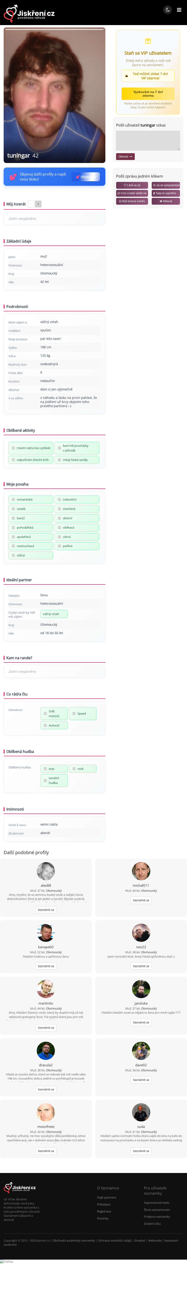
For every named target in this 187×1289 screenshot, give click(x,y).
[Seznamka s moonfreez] (46, 1112)
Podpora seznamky (157, 1216)
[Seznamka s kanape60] (46, 933)
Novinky (103, 1218)
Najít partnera (106, 1197)
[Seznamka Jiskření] (20, 1195)
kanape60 (46, 947)
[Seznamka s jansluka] (141, 989)
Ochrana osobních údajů (114, 1240)
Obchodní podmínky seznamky (74, 1240)
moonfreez (46, 1126)
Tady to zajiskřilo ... (167, 193)
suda (141, 1126)
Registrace (104, 1211)
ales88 (46, 885)
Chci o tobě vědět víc (133, 193)
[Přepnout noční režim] (167, 9)
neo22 (141, 947)
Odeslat (124, 156)
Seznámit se (46, 910)
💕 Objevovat (86, 177)
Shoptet (139, 1240)
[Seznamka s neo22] (141, 933)
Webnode (154, 1240)
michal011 (141, 885)
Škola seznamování (157, 1210)
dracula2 (46, 1065)
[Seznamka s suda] (141, 1112)
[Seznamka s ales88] (46, 871)
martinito (46, 1003)
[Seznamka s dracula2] (46, 1051)
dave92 (141, 1065)
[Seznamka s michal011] (141, 871)
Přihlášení (103, 1204)
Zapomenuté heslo (156, 1203)
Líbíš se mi (133, 185)
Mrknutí (167, 201)
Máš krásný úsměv (133, 201)
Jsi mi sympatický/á (168, 185)
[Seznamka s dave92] (141, 1051)
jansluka (141, 1003)
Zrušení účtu (152, 1224)
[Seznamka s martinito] (46, 989)
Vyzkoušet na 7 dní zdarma (148, 93)
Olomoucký (54, 891)
